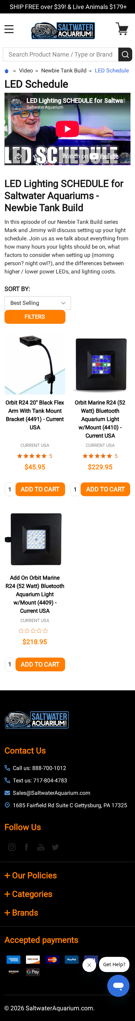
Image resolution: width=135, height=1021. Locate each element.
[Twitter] (55, 847)
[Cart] (124, 29)
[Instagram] (11, 847)
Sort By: (17, 288)
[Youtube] (41, 847)
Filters (35, 316)
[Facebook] (26, 847)
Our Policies (34, 875)
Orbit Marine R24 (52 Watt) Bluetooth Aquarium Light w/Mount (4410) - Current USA (100, 419)
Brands (25, 913)
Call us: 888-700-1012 (39, 768)
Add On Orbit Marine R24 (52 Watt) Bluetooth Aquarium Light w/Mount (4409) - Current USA (35, 594)
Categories (32, 894)
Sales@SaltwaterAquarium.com (51, 793)
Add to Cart (40, 489)
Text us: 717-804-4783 (40, 780)
